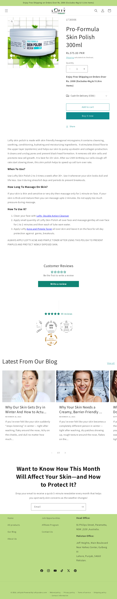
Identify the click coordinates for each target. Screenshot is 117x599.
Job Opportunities (51, 518)
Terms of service (84, 592)
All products (14, 525)
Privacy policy (69, 592)
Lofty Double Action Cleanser (53, 215)
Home (10, 518)
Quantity (70, 63)
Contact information (60, 595)
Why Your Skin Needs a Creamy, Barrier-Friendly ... (80, 409)
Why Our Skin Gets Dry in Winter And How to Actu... (25, 409)
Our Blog (12, 531)
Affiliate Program (50, 525)
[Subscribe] (82, 506)
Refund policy (55, 592)
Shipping (70, 57)
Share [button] (72, 126)
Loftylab (20, 592)
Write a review (58, 284)
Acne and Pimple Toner (39, 229)
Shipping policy (100, 592)
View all (111, 363)
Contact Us (47, 531)
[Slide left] (51, 452)
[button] (6, 10)
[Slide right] (65, 452)
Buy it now (88, 115)
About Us (12, 538)
